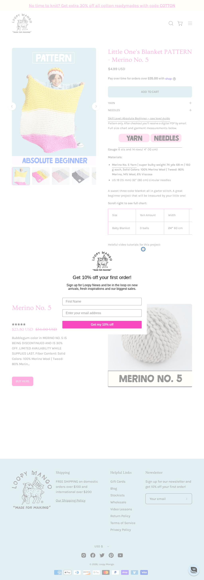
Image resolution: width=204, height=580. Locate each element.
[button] (194, 570)
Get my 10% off (102, 324)
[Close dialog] (143, 249)
